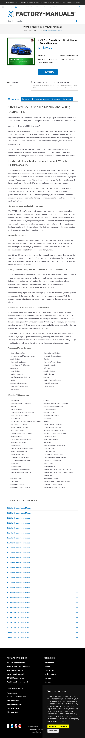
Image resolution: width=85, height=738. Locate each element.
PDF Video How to (14, 704)
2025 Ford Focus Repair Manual (19, 508)
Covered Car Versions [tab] (41, 99)
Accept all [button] (52, 726)
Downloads (49, 663)
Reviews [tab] (68, 99)
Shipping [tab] (57, 99)
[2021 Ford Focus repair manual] (21, 51)
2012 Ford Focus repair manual (18, 568)
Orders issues (50, 674)
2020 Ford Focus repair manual (18, 528)
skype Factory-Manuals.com (11, 7)
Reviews (47, 682)
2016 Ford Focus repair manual (18, 548)
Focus (40, 30)
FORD (35, 30)
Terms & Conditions (58, 721)
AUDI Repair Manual (15, 670)
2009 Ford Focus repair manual (18, 583)
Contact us (49, 670)
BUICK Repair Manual (15, 678)
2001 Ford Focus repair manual (18, 622)
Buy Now (49, 72)
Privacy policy (73, 719)
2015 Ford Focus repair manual (18, 553)
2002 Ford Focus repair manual (18, 617)
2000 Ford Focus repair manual (18, 627)
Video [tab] (26, 99)
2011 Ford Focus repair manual (18, 573)
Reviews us (48, 678)
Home (25, 30)
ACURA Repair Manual (16, 663)
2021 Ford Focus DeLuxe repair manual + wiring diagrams (58, 41)
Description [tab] (15, 99)
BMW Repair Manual (15, 674)
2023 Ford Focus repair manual (18, 518)
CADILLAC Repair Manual (17, 682)
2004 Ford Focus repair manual (18, 607)
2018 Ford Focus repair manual (18, 538)
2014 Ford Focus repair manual (18, 558)
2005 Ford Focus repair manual (18, 602)
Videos (47, 666)
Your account (12, 693)
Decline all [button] (63, 726)
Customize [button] (53, 731)
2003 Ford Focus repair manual (18, 612)
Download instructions (16, 697)
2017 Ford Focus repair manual (18, 543)
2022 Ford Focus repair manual (18, 523)
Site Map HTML (13, 708)
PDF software (13, 701)
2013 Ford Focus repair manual (18, 563)
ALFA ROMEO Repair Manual (18, 666)
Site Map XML (12, 712)
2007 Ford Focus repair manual (18, 592)
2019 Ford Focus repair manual (18, 533)
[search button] (76, 21)
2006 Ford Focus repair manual (18, 597)
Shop (30, 30)
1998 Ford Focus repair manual (18, 637)
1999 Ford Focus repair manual (18, 632)
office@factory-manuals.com (16, 7)
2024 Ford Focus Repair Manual (19, 513)
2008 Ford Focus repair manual (18, 588)
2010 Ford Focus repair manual (18, 578)
